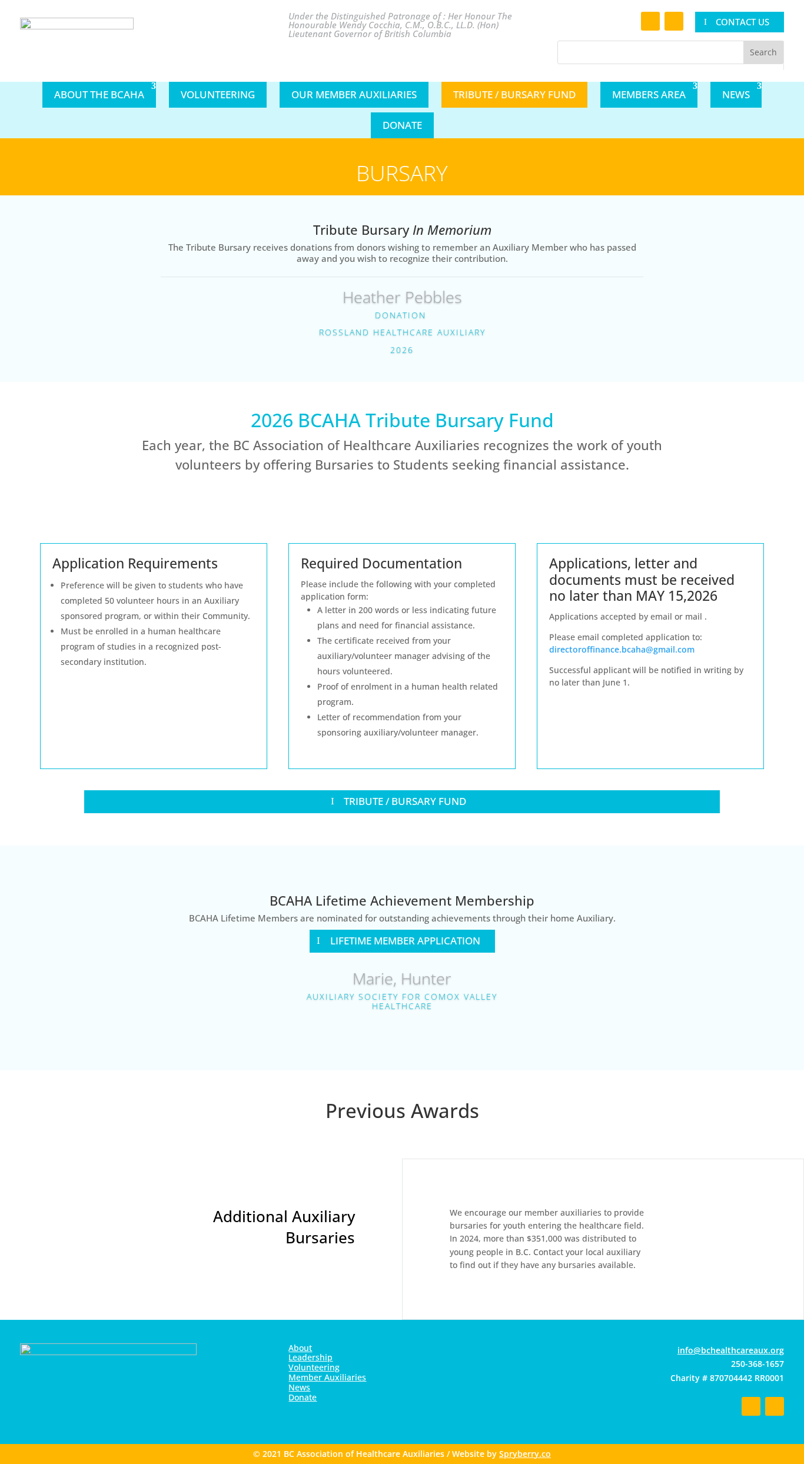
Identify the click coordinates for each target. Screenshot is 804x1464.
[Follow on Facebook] (650, 21)
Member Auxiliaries (327, 1377)
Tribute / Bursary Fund (514, 94)
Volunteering (218, 94)
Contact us (742, 22)
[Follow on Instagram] (674, 21)
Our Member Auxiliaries (354, 94)
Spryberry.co (525, 1453)
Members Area (649, 94)
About (300, 1347)
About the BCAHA (99, 94)
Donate (402, 125)
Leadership (310, 1357)
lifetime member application (405, 940)
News (736, 94)
